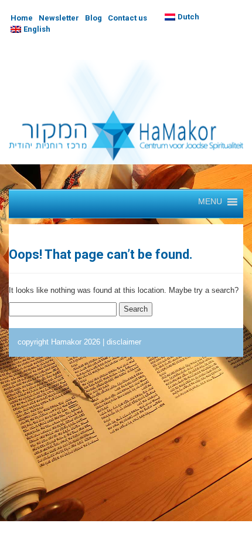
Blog (93, 17)
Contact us (127, 17)
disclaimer (124, 341)
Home (22, 17)
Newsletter (59, 17)
